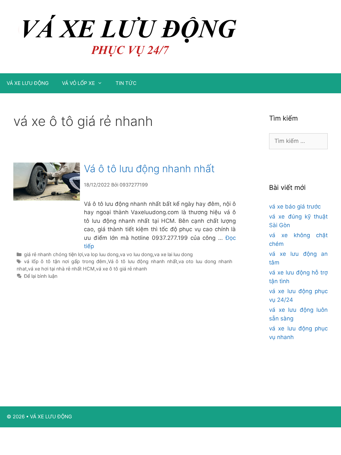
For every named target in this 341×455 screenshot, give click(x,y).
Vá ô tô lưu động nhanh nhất (149, 169)
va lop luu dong (101, 254)
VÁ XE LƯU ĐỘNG (28, 83)
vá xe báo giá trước (295, 206)
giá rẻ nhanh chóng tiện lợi (53, 254)
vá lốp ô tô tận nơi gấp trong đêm (65, 261)
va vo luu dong (136, 254)
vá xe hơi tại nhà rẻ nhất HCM (61, 268)
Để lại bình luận (40, 276)
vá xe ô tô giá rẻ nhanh (121, 268)
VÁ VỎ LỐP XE (78, 83)
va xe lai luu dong (173, 254)
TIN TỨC (126, 83)
